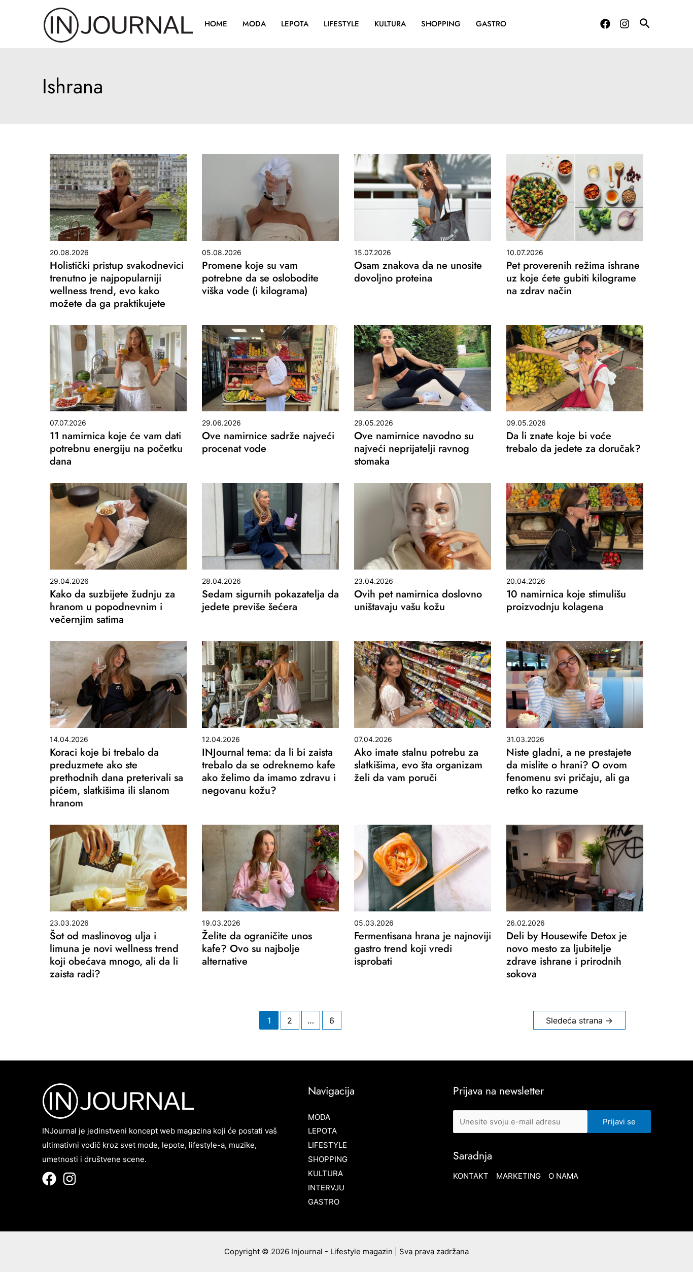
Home (215, 23)
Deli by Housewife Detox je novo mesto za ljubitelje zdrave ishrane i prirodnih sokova (566, 955)
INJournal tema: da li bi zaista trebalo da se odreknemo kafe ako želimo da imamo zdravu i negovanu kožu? (269, 771)
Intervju (326, 1187)
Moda (254, 23)
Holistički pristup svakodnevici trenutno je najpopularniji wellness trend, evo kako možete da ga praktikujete (117, 284)
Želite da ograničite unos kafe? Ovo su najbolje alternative (257, 949)
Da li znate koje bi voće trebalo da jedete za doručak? (573, 442)
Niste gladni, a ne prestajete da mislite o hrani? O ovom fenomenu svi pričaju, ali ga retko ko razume (569, 771)
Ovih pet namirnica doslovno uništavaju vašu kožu (418, 600)
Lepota (294, 23)
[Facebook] (605, 24)
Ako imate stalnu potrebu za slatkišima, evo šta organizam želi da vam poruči (418, 765)
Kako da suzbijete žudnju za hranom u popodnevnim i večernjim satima (112, 607)
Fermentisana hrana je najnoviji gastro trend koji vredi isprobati (422, 949)
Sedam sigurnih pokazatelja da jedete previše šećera (270, 600)
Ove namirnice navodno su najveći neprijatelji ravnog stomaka (414, 449)
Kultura (390, 23)
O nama (563, 1176)
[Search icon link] (645, 24)
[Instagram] (624, 24)
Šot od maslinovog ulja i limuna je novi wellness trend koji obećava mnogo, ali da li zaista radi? (114, 955)
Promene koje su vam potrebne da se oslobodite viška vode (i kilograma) (260, 278)
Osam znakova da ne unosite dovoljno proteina (418, 272)
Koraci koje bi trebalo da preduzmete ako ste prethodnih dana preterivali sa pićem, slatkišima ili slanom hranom (116, 777)
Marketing (518, 1176)
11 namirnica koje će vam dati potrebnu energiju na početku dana (116, 449)
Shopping (441, 23)
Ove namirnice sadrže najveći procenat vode (268, 442)
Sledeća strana (579, 1021)
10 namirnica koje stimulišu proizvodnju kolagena (566, 600)
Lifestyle (341, 23)
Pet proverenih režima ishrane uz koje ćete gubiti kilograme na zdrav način (573, 278)
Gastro (491, 23)
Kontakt (471, 1176)
